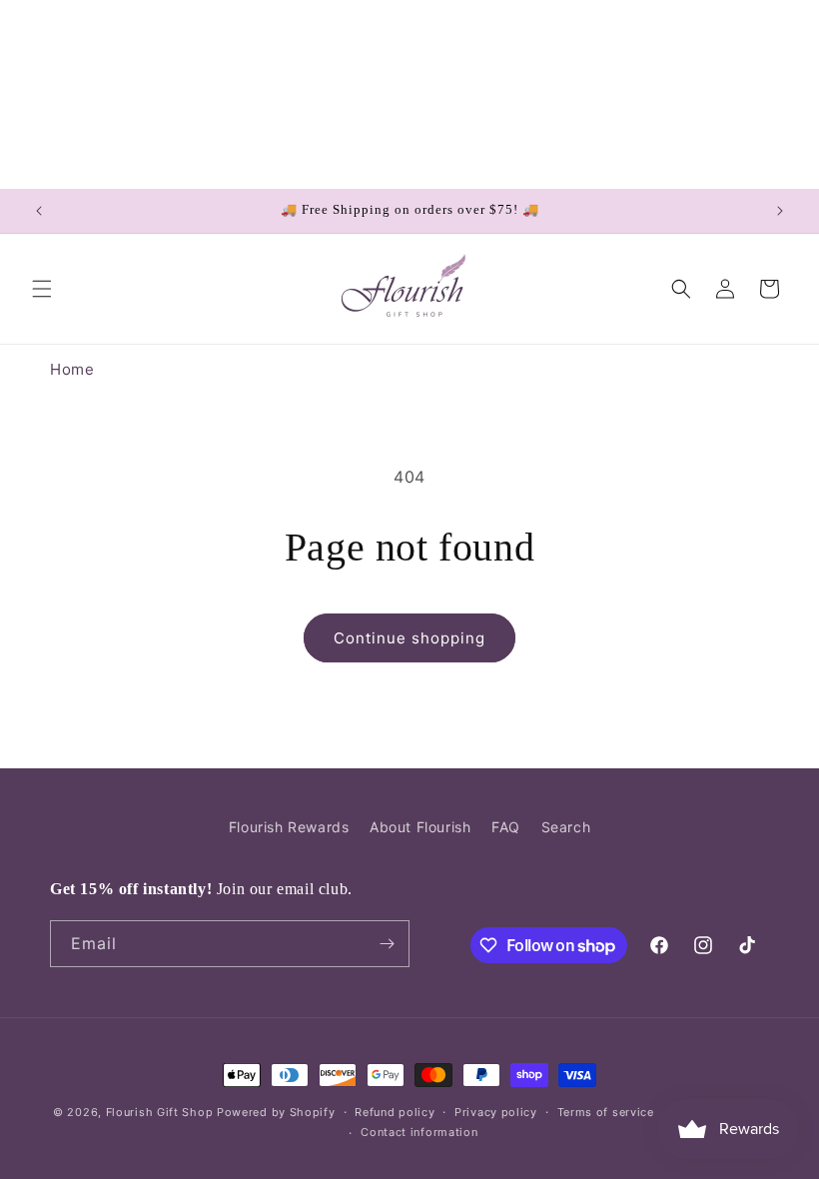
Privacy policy (495, 1112)
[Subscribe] (387, 943)
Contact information (419, 1132)
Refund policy (394, 1112)
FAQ (505, 826)
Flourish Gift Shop (160, 1112)
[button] (42, 289)
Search (566, 826)
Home (72, 369)
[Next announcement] (780, 211)
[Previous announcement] (39, 211)
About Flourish (420, 826)
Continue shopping (409, 637)
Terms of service (605, 1112)
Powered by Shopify (276, 1112)
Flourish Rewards (289, 826)
